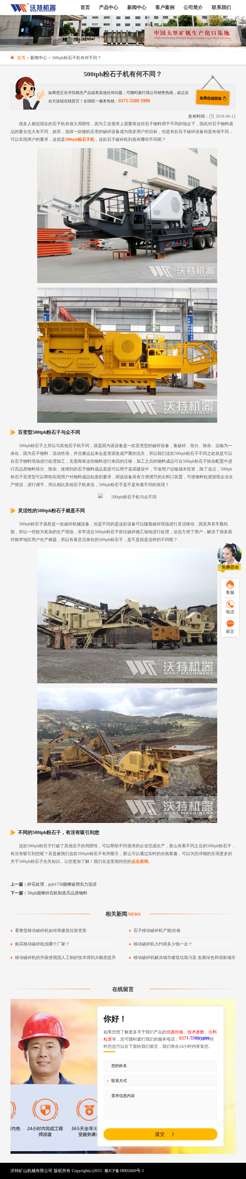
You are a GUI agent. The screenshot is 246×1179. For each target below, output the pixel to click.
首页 (85, 7)
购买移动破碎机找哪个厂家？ (42, 944)
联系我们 (221, 7)
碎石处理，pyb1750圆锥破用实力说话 (53, 884)
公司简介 (193, 7)
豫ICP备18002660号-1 (124, 1170)
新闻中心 (136, 7)
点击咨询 (139, 861)
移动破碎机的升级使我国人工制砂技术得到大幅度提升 (65, 957)
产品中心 (108, 7)
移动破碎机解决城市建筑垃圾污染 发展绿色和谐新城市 (185, 957)
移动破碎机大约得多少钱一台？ (163, 944)
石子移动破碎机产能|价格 (157, 930)
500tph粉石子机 (79, 139)
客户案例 (165, 7)
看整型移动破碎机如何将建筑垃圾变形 (50, 930)
